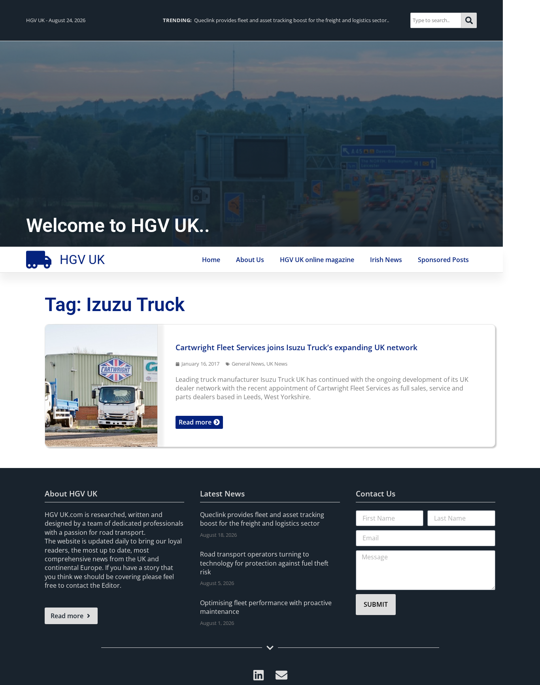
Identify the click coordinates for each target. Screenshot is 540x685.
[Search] (469, 20)
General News (248, 363)
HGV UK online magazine (317, 259)
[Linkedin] (258, 675)
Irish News (386, 259)
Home (211, 259)
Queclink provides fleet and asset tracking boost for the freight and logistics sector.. (276, 20)
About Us (250, 259)
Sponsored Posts (443, 259)
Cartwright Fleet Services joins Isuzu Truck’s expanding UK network (296, 347)
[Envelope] (281, 675)
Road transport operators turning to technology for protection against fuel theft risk (264, 563)
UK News (276, 363)
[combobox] (435, 20)
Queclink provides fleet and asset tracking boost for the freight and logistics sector (262, 519)
